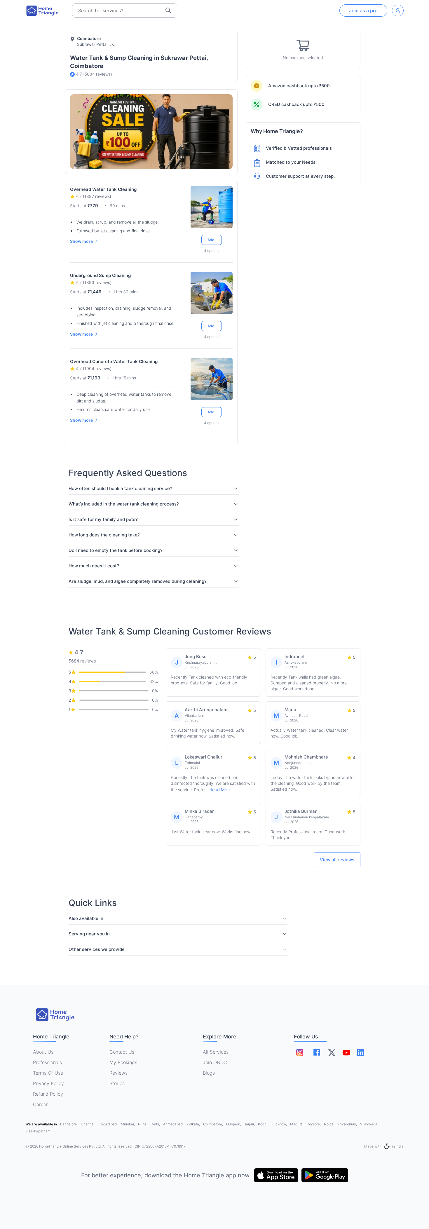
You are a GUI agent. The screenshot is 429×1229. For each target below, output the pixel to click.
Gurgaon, (234, 1124)
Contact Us (121, 1052)
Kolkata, (194, 1124)
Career (40, 1104)
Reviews (118, 1073)
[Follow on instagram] (300, 1052)
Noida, (329, 1124)
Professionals (47, 1062)
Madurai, (297, 1124)
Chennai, (88, 1124)
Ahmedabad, (173, 1124)
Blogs (209, 1073)
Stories (117, 1083)
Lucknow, (279, 1124)
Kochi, (263, 1124)
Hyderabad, (108, 1124)
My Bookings (123, 1062)
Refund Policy (48, 1094)
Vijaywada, (369, 1124)
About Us (43, 1052)
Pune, (143, 1124)
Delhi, (156, 1124)
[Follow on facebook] (317, 1052)
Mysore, (315, 1124)
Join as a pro (363, 10)
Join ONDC (215, 1062)
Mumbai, (128, 1124)
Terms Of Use (48, 1073)
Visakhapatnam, (38, 1131)
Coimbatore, (213, 1124)
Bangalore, (69, 1124)
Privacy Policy (48, 1083)
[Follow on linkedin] (360, 1052)
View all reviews (337, 859)
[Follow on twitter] (331, 1052)
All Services (216, 1052)
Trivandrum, (348, 1124)
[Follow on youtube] (346, 1052)
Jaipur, (250, 1124)
